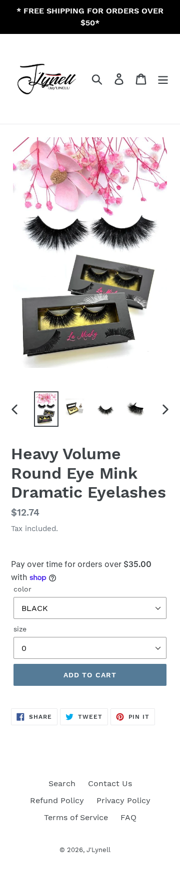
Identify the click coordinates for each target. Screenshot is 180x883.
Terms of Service (76, 817)
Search (62, 783)
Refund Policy (57, 800)
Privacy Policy (123, 800)
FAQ (128, 817)
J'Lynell (98, 850)
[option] (46, 409)
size (20, 629)
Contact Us (110, 783)
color (23, 589)
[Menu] (163, 79)
